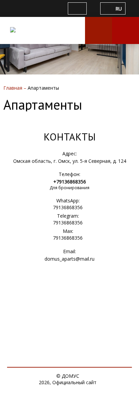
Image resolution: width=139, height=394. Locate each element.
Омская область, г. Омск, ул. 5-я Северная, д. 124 (69, 161)
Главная (13, 88)
